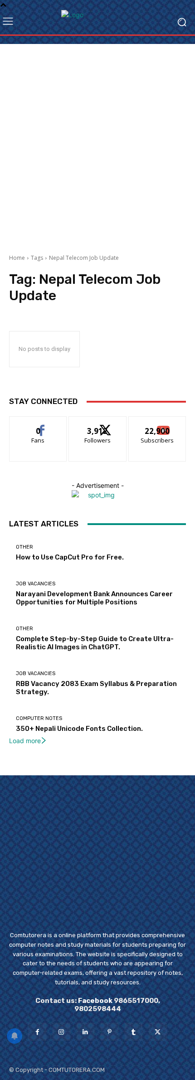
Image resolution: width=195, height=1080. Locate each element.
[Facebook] (37, 1032)
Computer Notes (39, 718)
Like (38, 423)
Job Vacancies (35, 583)
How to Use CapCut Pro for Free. (70, 557)
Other (24, 547)
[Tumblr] (133, 1032)
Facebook (95, 1001)
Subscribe (157, 423)
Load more (25, 740)
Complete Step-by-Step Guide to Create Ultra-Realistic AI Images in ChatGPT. (95, 643)
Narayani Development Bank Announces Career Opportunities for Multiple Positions (94, 598)
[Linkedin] (85, 1032)
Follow (97, 423)
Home (17, 258)
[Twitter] (157, 1032)
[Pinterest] (109, 1032)
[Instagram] (61, 1032)
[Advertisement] (97, 141)
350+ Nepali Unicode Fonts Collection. (79, 729)
